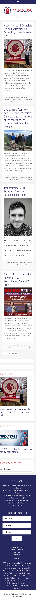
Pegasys (23, 101)
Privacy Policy (17, 552)
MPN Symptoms (13, 264)
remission (30, 101)
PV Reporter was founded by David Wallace (16, 563)
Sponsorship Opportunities (17, 547)
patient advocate (14, 179)
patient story (18, 101)
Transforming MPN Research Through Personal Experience (15, 191)
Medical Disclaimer (17, 550)
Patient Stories (8, 99)
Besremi (16, 99)
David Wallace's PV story (26, 97)
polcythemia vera (28, 179)
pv (26, 101)
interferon (9, 101)
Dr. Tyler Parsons (25, 262)
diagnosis (9, 347)
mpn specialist (16, 347)
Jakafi (13, 101)
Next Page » (15, 353)
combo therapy (21, 99)
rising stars (29, 266)
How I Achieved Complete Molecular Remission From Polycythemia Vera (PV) (18, 31)
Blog (19, 97)
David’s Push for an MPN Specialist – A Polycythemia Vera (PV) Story (17, 279)
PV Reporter (18, 10)
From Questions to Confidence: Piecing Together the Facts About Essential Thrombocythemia (17, 503)
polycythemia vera (28, 264)
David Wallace (29, 99)
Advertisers (16, 555)
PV (12, 99)
